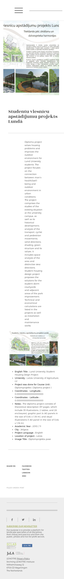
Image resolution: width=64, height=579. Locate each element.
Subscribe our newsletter (22, 526)
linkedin (26, 473)
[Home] (46, 10)
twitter (26, 469)
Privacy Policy (23, 558)
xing (24, 476)
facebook (27, 466)
